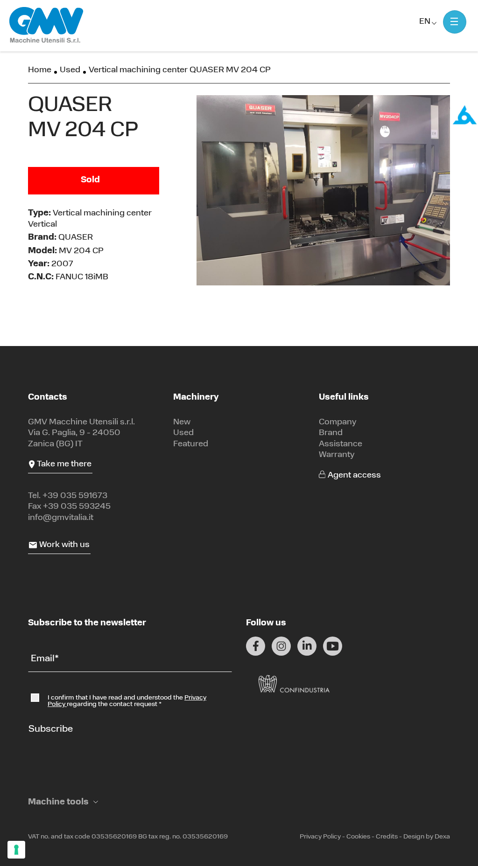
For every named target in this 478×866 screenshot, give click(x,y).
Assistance (340, 444)
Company (338, 422)
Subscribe (50, 729)
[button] (63, 802)
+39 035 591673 (74, 496)
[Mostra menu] (454, 22)
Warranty (337, 455)
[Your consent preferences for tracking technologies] (16, 850)
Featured (190, 444)
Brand (331, 433)
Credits (387, 836)
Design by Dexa (426, 836)
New (181, 422)
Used (70, 70)
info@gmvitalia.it (60, 518)
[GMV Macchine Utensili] (46, 25)
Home (39, 70)
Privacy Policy (320, 836)
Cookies (358, 836)
